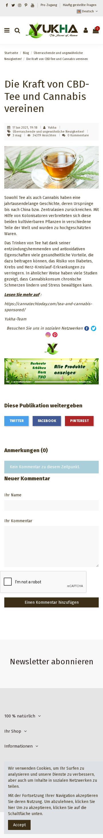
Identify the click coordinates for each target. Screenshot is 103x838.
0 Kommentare (78, 135)
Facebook (47, 421)
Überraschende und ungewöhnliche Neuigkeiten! (49, 131)
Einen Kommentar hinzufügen (52, 602)
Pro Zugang (49, 5)
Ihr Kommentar (18, 520)
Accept (19, 824)
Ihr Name (12, 495)
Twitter (16, 421)
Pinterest (79, 421)
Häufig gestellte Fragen (79, 5)
